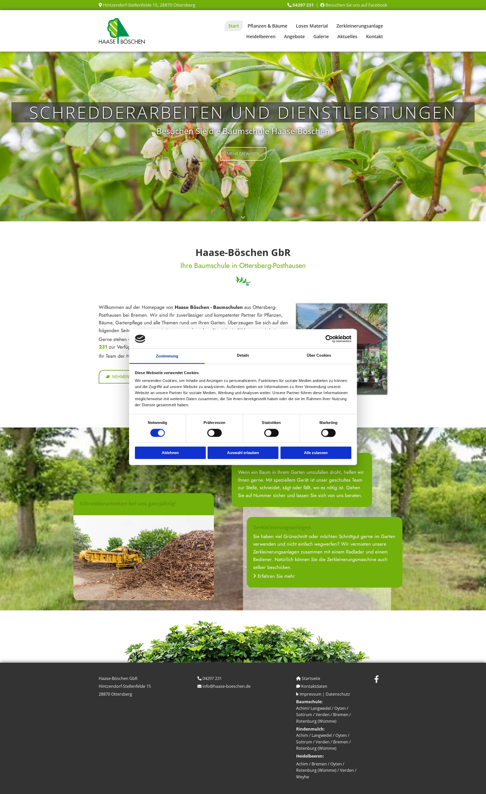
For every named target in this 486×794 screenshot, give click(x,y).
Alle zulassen (316, 453)
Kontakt (374, 36)
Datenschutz (338, 694)
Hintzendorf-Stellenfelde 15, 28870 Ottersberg (149, 5)
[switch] (214, 433)
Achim (302, 708)
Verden (323, 714)
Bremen (340, 714)
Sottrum (304, 714)
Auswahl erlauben (243, 453)
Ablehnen (170, 453)
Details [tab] (243, 355)
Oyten (340, 708)
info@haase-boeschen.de (226, 686)
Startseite (311, 678)
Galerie (321, 36)
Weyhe (302, 777)
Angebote (294, 36)
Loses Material (312, 26)
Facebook (377, 5)
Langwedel (321, 708)
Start (233, 26)
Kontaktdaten (314, 686)
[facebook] (376, 679)
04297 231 (303, 5)
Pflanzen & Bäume (267, 26)
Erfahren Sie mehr (276, 576)
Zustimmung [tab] (167, 356)
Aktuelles (347, 36)
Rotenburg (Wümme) (316, 721)
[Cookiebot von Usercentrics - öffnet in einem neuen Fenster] (329, 338)
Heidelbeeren (260, 36)
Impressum (310, 694)
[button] (243, 154)
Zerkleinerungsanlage (359, 26)
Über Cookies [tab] (319, 355)
